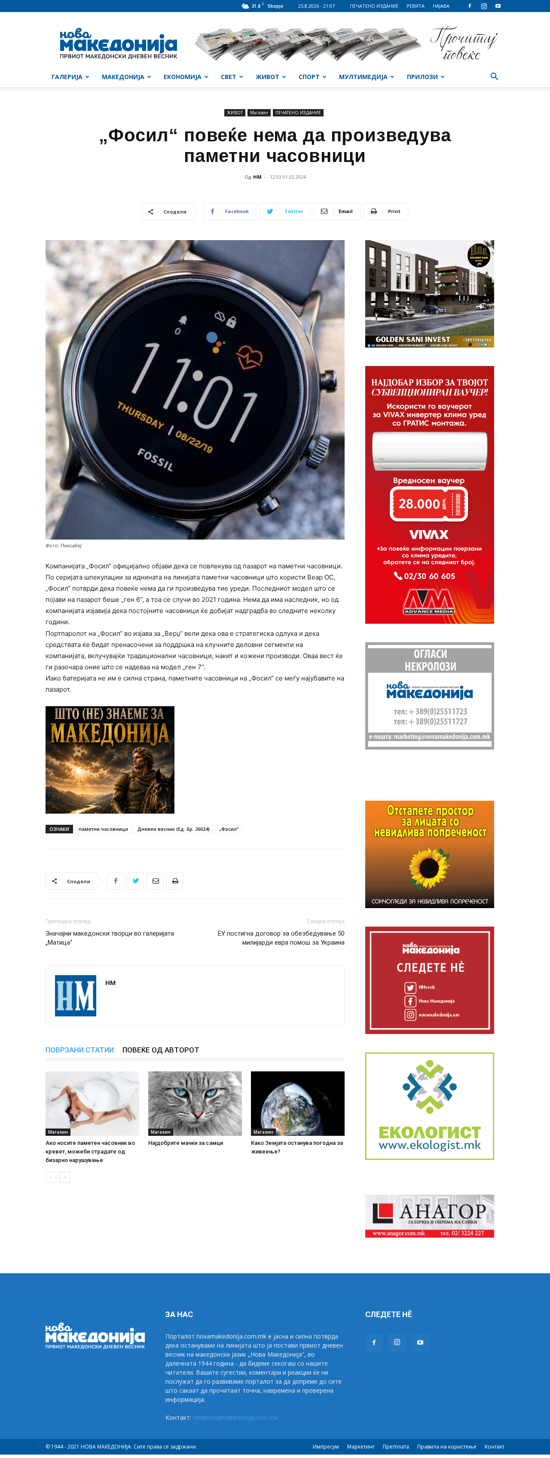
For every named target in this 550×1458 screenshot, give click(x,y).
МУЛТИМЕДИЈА (363, 77)
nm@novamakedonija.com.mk (235, 1417)
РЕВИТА (415, 6)
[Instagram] (483, 6)
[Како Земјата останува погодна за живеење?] (298, 1103)
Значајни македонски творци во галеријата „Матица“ (110, 938)
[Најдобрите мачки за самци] (195, 1103)
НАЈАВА (441, 6)
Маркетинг (361, 1446)
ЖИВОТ (267, 77)
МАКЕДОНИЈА (123, 77)
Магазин (259, 113)
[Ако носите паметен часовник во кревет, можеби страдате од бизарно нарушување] (92, 1103)
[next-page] (64, 1177)
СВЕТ (228, 77)
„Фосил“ (228, 829)
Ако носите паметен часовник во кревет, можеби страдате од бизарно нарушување (90, 1151)
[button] (494, 77)
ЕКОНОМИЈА (183, 77)
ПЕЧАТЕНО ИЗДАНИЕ (374, 6)
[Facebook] (469, 6)
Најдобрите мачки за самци (185, 1143)
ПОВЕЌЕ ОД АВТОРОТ (160, 1050)
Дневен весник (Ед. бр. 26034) (174, 829)
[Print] (174, 881)
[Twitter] (135, 881)
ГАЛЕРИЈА (67, 77)
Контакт (494, 1446)
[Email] (155, 881)
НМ (257, 177)
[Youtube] (498, 6)
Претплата (396, 1446)
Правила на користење (447, 1446)
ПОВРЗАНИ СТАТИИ (80, 1050)
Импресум (326, 1446)
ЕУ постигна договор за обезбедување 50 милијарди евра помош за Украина (281, 938)
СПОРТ (309, 77)
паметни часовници (103, 829)
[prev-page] (51, 1177)
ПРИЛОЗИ (422, 77)
